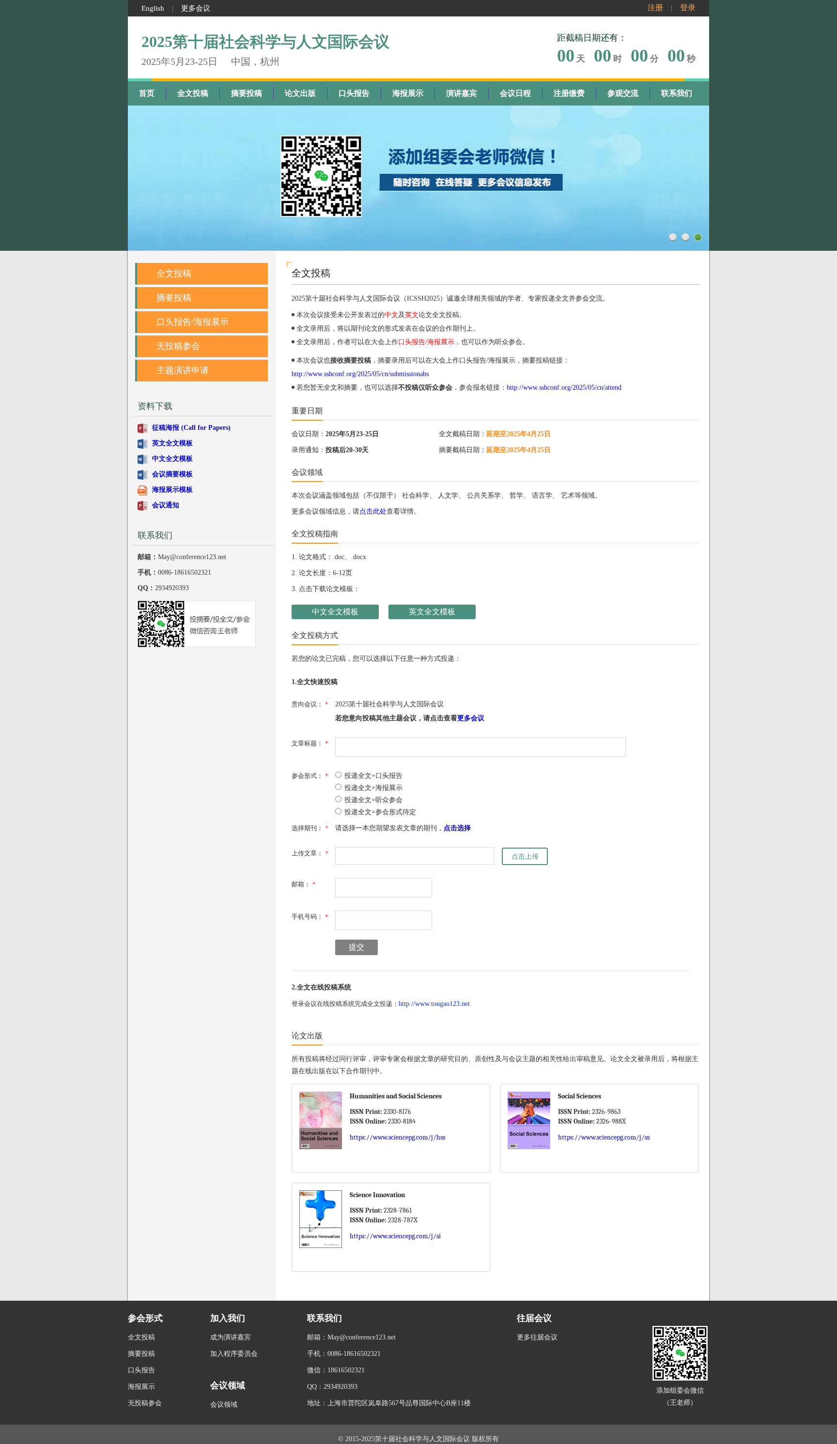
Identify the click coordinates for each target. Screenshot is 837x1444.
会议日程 (515, 93)
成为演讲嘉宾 (230, 1337)
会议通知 (165, 505)
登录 (688, 7)
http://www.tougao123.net (434, 1003)
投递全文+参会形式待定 (380, 812)
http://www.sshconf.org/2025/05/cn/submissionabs (360, 374)
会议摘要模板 (172, 474)
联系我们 (676, 93)
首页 (147, 93)
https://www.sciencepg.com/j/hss (397, 1137)
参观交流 (622, 93)
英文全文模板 (172, 443)
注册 (655, 7)
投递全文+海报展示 (373, 787)
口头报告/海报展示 (192, 322)
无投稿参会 (178, 346)
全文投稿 (192, 93)
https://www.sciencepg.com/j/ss (604, 1137)
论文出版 (300, 93)
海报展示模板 (172, 489)
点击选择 (457, 828)
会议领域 (223, 1404)
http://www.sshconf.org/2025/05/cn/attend (564, 387)
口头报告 (354, 93)
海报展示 (407, 93)
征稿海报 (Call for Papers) (191, 427)
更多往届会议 (537, 1337)
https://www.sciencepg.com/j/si (395, 1236)
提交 (356, 947)
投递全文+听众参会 (373, 800)
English (152, 8)
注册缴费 (569, 93)
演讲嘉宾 (461, 93)
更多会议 (195, 8)
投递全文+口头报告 (373, 775)
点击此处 (373, 511)
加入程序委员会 (234, 1353)
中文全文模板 (172, 458)
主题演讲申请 (182, 370)
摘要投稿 (246, 93)
